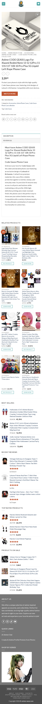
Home (4, 53)
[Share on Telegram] (35, 119)
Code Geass (8, 109)
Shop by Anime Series (12, 695)
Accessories (29, 53)
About (11, 693)
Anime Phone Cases (9, 55)
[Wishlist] (38, 4)
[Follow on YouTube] (15, 621)
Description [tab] (8, 136)
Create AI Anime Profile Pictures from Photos (18, 640)
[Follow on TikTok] (11, 621)
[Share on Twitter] (15, 119)
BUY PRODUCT (7, 263)
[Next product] (3, 73)
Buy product (28, 349)
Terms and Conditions (21, 698)
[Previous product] (7, 73)
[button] (3, 4)
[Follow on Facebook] (3, 621)
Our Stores (19, 693)
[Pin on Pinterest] (23, 119)
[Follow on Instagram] (7, 621)
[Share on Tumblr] (31, 119)
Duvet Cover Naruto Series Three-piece (10, 378)
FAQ (35, 695)
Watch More (10, 94)
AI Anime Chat (7, 635)
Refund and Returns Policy (21, 696)
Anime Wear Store (15, 53)
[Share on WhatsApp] (3, 119)
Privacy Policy (27, 695)
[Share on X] (11, 119)
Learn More (27, 263)
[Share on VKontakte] (27, 119)
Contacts (28, 693)
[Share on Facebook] (7, 119)
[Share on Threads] (19, 119)
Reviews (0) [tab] (7, 140)
